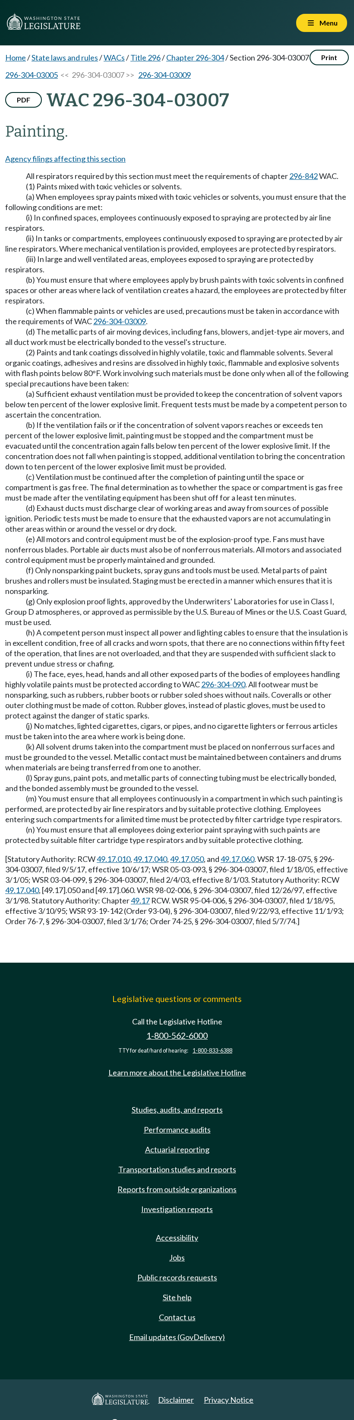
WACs (114, 57)
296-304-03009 (164, 75)
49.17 (140, 900)
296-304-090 (223, 684)
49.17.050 (187, 859)
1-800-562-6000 (177, 1035)
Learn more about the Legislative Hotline (177, 1072)
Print (329, 57)
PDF (23, 100)
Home (15, 57)
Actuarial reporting (177, 1149)
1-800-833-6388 (212, 1050)
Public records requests (177, 1277)
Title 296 (145, 57)
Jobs (177, 1257)
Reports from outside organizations (177, 1189)
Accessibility (177, 1237)
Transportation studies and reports (177, 1169)
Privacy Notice (228, 1399)
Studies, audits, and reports (177, 1109)
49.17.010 (113, 859)
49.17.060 (237, 859)
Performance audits (177, 1129)
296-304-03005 (31, 75)
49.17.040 (150, 859)
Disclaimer (176, 1399)
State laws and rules (65, 57)
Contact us (177, 1317)
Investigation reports (177, 1209)
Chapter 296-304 (195, 57)
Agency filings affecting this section (65, 158)
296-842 (303, 176)
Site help (177, 1297)
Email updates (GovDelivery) (177, 1337)
